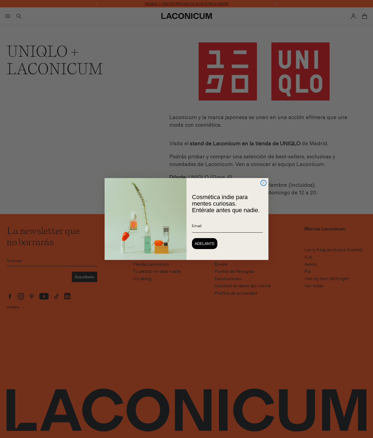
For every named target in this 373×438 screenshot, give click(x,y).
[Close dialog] (263, 183)
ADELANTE (205, 243)
